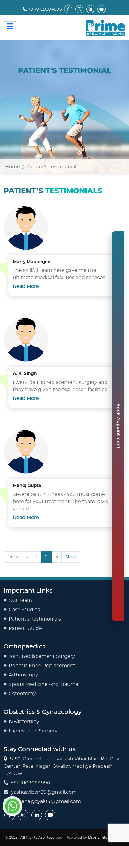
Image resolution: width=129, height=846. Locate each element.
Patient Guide (25, 628)
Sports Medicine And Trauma (43, 684)
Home (12, 166)
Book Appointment (118, 426)
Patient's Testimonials (35, 619)
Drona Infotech (102, 837)
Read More (26, 286)
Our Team (20, 600)
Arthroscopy (23, 675)
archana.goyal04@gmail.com (46, 801)
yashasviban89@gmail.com (44, 792)
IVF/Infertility (24, 721)
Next (71, 557)
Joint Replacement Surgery (42, 656)
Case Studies (24, 609)
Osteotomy (22, 693)
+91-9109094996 (44, 9)
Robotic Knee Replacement (42, 665)
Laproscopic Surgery (33, 731)
